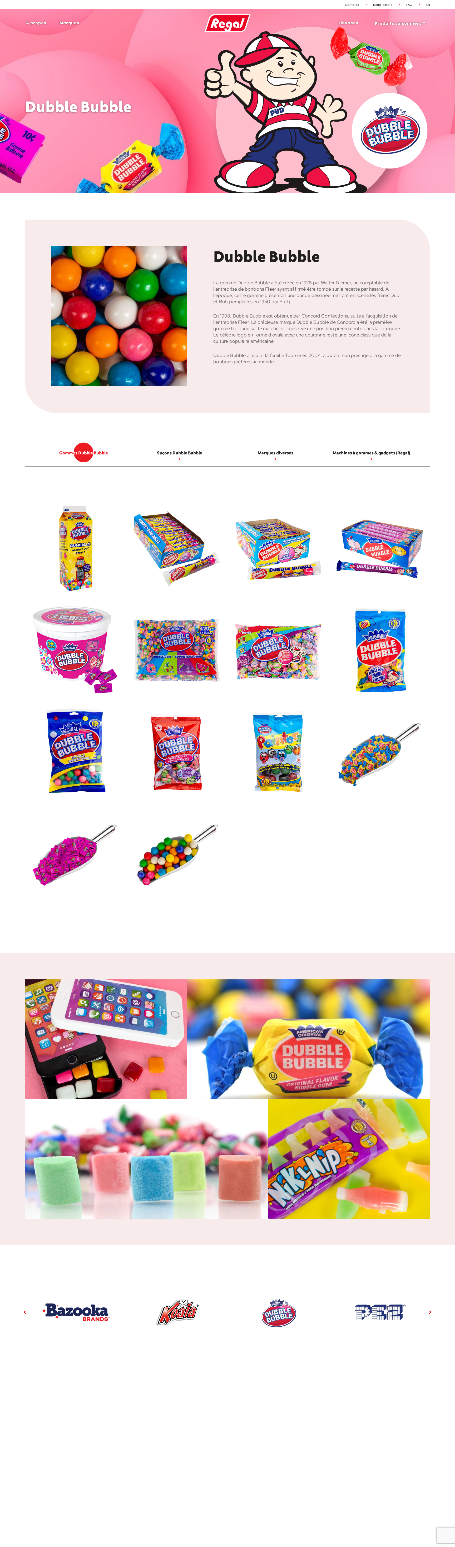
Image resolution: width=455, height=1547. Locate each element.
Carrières (352, 5)
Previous (25, 1312)
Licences (348, 23)
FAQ (409, 5)
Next (430, 1312)
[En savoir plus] (75, 1312)
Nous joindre (382, 5)
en (428, 5)
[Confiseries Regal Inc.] (227, 23)
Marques (69, 23)
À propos (36, 23)
